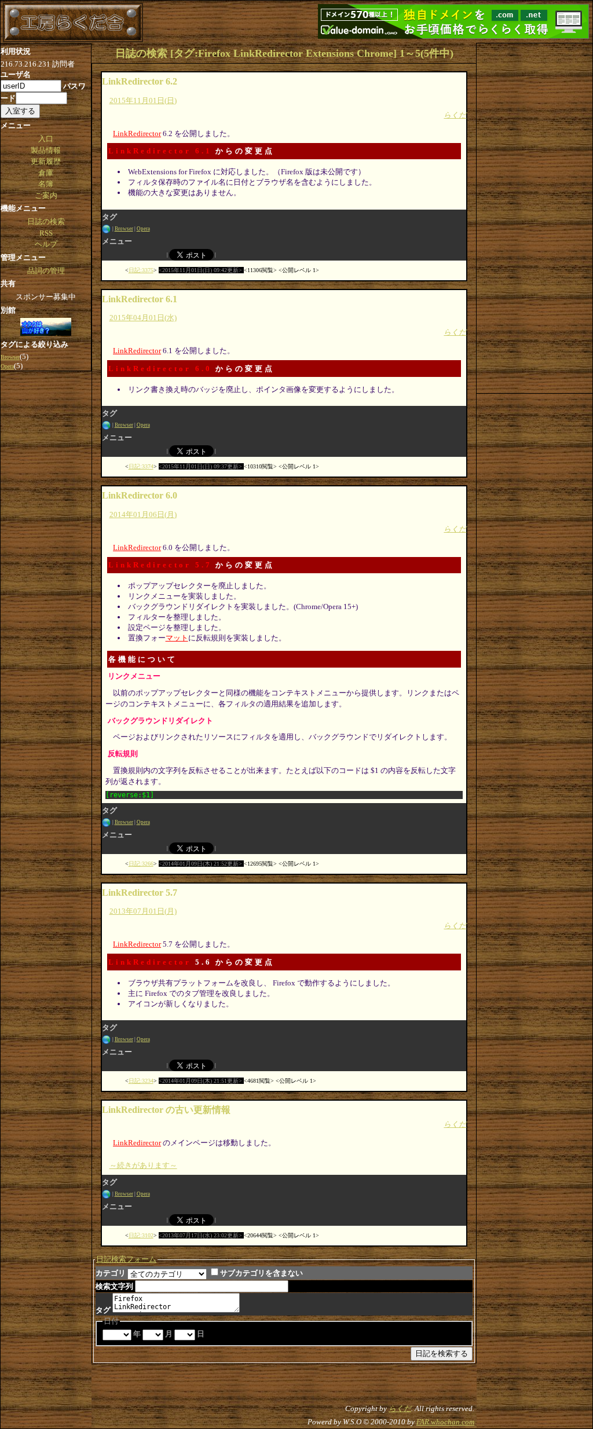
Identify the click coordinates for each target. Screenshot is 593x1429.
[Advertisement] (534, 217)
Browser (124, 229)
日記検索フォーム (126, 1259)
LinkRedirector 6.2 (139, 81)
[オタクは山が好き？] (46, 328)
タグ (103, 1310)
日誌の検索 (46, 221)
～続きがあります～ (143, 1165)
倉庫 (45, 172)
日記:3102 (141, 1235)
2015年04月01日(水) (143, 317)
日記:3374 (141, 466)
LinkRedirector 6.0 (159, 368)
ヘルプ (46, 244)
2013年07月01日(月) (143, 911)
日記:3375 (141, 270)
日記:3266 (141, 863)
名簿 (45, 183)
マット (177, 637)
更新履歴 (46, 161)
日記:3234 (141, 1081)
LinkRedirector (137, 133)
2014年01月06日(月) (143, 514)
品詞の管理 (46, 270)
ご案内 (46, 195)
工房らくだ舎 (73, 22)
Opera (143, 229)
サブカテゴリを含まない (261, 1273)
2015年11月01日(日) (143, 100)
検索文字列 (114, 1286)
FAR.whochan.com (445, 1421)
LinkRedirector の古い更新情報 (166, 1110)
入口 (45, 138)
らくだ (455, 115)
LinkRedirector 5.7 (159, 564)
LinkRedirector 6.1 (159, 150)
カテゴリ (111, 1273)
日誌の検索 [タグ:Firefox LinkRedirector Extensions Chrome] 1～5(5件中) (284, 53)
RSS (46, 233)
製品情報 (46, 150)
